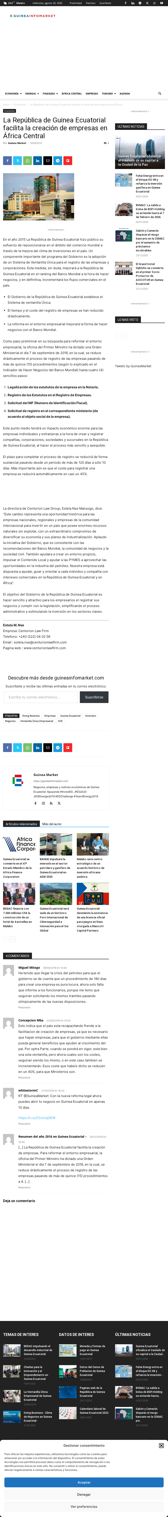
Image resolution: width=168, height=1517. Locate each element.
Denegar (84, 1494)
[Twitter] (147, 3)
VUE (60, 721)
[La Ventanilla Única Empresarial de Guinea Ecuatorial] (12, 1396)
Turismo (107, 93)
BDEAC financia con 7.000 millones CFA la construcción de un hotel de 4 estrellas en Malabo (17, 917)
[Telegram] (140, 3)
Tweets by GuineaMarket (133, 366)
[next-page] (13, 939)
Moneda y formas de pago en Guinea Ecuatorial (92, 1350)
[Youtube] (161, 3)
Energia (30, 93)
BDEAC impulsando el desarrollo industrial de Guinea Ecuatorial (38, 1350)
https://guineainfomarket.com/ (50, 781)
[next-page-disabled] (125, 336)
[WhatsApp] (154, 3)
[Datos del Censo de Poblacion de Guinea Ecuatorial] (68, 1371)
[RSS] (52, 803)
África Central (72, 93)
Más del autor (52, 824)
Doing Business (31, 715)
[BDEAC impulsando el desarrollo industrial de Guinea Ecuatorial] (12, 1350)
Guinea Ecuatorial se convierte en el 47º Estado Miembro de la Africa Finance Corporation (17, 868)
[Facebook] (125, 3)
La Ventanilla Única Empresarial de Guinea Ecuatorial (37, 1395)
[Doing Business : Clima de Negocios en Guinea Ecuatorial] (12, 1417)
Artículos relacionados (21, 824)
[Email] (47, 160)
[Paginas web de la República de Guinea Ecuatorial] (68, 1392)
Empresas (92, 93)
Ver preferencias (84, 1506)
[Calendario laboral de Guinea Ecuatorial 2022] (68, 1413)
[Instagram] (45, 803)
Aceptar (84, 1482)
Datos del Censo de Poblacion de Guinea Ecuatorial (92, 1371)
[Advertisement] (84, 55)
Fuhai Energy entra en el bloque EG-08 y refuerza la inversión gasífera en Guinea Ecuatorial (149, 183)
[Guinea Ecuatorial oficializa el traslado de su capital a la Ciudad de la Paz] (140, 152)
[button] (161, 1445)
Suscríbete (105, 3)
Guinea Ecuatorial (70, 715)
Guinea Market (17, 143)
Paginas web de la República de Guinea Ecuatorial (92, 1391)
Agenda (125, 93)
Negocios (10, 721)
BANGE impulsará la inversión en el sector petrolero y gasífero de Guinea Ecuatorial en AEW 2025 (55, 868)
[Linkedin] (133, 3)
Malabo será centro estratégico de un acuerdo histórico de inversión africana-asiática (90, 868)
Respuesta (24, 1007)
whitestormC (28, 1090)
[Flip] (67, 160)
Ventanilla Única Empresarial (36, 721)
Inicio (6, 104)
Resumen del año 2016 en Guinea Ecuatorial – (52, 1136)
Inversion (90, 715)
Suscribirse (94, 697)
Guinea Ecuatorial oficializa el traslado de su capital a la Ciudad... (150, 1350)
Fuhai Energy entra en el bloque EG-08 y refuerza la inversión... (149, 1371)
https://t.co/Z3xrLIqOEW (36, 1118)
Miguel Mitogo (29, 967)
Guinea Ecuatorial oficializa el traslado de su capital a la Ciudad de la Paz (139, 160)
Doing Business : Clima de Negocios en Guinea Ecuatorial (38, 1416)
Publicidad (76, 3)
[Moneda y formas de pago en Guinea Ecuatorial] (68, 1350)
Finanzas (49, 93)
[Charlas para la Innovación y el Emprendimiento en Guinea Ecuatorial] (12, 1371)
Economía (12, 93)
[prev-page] (6, 939)
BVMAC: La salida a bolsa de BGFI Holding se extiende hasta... (149, 1391)
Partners (90, 3)
